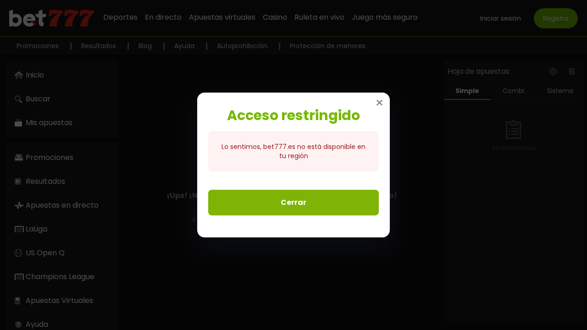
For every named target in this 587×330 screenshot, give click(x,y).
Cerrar (293, 202)
